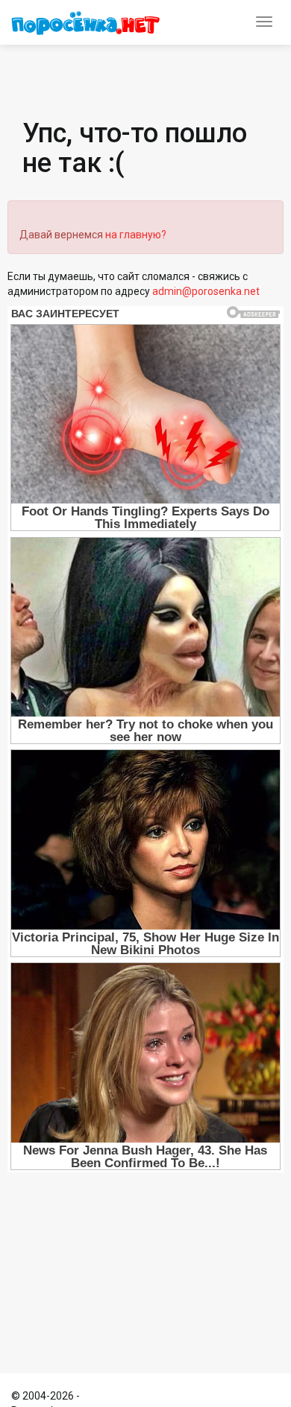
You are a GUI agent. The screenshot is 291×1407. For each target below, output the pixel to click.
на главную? (135, 235)
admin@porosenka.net (206, 291)
